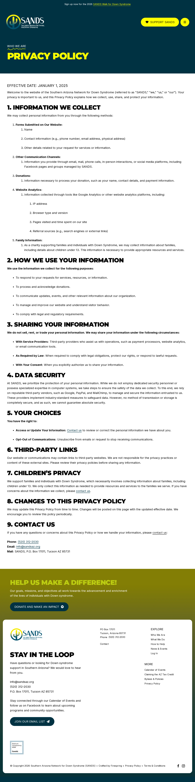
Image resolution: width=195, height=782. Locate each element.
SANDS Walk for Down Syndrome (112, 4)
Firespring (116, 765)
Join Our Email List (29, 721)
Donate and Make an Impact (36, 607)
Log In (154, 653)
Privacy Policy (152, 683)
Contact (104, 643)
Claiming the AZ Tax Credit (159, 674)
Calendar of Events (62, 700)
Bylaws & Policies (154, 679)
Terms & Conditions (154, 765)
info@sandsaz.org (28, 546)
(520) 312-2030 (28, 541)
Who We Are (158, 634)
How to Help (158, 644)
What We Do (158, 639)
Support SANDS (162, 22)
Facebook (34, 705)
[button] (184, 22)
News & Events (159, 648)
